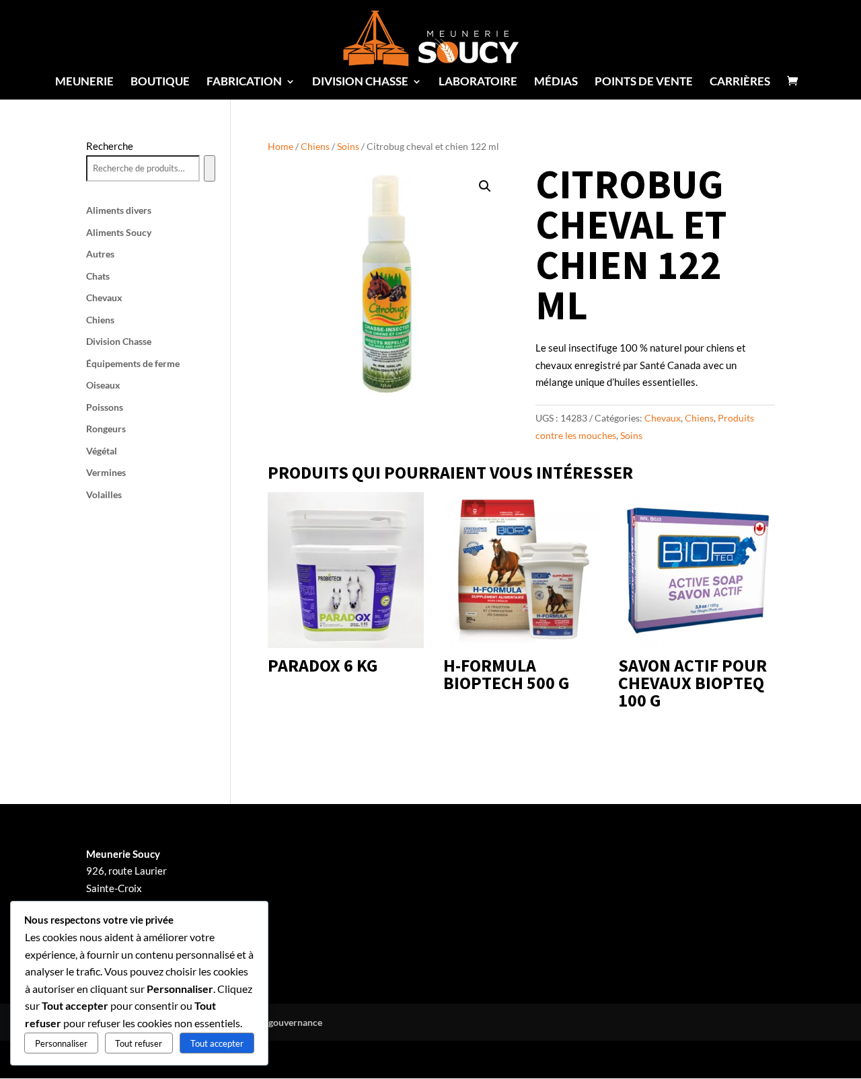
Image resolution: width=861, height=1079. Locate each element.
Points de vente (644, 82)
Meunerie (84, 82)
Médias (556, 82)
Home (280, 146)
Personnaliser (61, 1043)
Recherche (109, 146)
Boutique (160, 82)
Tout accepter (217, 1043)
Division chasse (360, 82)
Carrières (740, 82)
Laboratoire (478, 82)
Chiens (315, 146)
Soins (348, 146)
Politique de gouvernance (269, 1022)
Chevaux (662, 418)
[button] (485, 186)
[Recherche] (209, 168)
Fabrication (244, 82)
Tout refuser (138, 1043)
